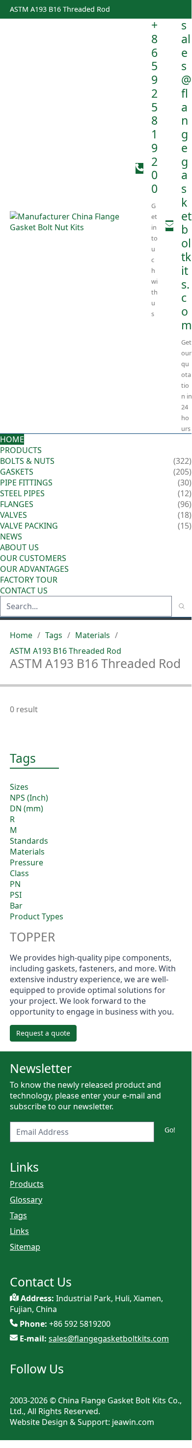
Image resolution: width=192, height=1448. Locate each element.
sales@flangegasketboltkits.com (186, 175)
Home (12, 439)
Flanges (16, 504)
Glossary (26, 1199)
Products (21, 450)
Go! (170, 1129)
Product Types (36, 916)
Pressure (26, 862)
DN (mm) (26, 808)
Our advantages (34, 568)
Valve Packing (29, 525)
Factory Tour (28, 579)
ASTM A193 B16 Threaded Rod (65, 650)
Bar (16, 905)
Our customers (33, 558)
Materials (92, 635)
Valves (13, 514)
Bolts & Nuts (27, 461)
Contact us (24, 590)
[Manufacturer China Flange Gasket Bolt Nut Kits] (69, 226)
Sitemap (25, 1246)
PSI (16, 894)
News (11, 536)
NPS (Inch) (29, 797)
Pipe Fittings (26, 482)
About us (20, 547)
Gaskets (16, 471)
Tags (53, 635)
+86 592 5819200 (154, 106)
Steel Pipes (22, 493)
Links (19, 1231)
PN (15, 884)
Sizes (19, 786)
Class (19, 873)
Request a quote (43, 1033)
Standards (29, 840)
